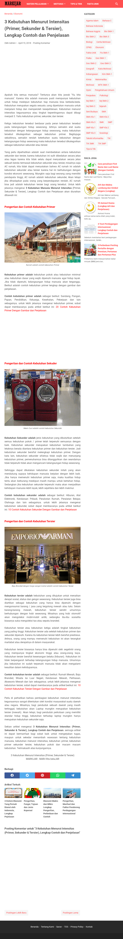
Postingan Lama (70, 913)
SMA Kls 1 (90, 117)
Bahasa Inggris (93, 31)
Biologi (89, 42)
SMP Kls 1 (90, 127)
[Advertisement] (42, 69)
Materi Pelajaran (36, 4)
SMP (110, 122)
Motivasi (58, 4)
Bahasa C (106, 20)
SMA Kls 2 (104, 117)
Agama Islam (92, 20)
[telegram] (73, 775)
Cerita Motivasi (103, 42)
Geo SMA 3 (105, 63)
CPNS (89, 47)
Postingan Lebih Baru (16, 913)
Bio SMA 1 (109, 31)
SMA (104, 111)
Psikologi (104, 95)
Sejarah (102, 106)
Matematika (101, 79)
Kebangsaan (92, 74)
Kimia (88, 79)
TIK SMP (102, 143)
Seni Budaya (92, 111)
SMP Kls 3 (90, 133)
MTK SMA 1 (103, 85)
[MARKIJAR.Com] (12, 4)
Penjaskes (91, 95)
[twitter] (27, 775)
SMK (101, 122)
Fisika (89, 58)
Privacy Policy (76, 927)
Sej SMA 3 (90, 106)
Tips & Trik (76, 4)
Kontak (89, 927)
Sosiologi (103, 133)
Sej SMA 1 (90, 101)
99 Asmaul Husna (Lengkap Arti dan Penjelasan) (106, 206)
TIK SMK (90, 143)
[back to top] (117, 932)
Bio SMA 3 (104, 36)
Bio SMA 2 (91, 36)
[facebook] (12, 775)
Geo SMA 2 (91, 63)
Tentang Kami (47, 927)
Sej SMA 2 (103, 101)
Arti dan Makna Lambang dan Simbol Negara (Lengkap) (108, 188)
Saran (59, 927)
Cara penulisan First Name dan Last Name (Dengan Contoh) (108, 167)
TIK (109, 138)
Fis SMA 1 (104, 53)
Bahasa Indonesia (94, 26)
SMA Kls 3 (90, 122)
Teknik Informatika (94, 138)
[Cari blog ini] (116, 4)
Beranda (35, 927)
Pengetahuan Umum (104, 90)
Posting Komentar (41, 43)
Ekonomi (100, 47)
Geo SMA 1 (101, 58)
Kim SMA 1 (107, 74)
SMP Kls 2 (104, 127)
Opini (88, 90)
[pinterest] (42, 775)
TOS (66, 927)
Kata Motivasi (104, 69)
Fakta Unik (93, 4)
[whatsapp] (57, 775)
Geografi (90, 69)
